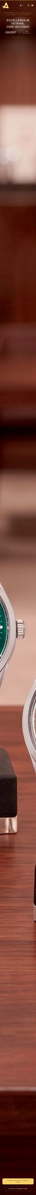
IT (22, 5)
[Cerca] (28, 5)
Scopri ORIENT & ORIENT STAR (18, 1181)
